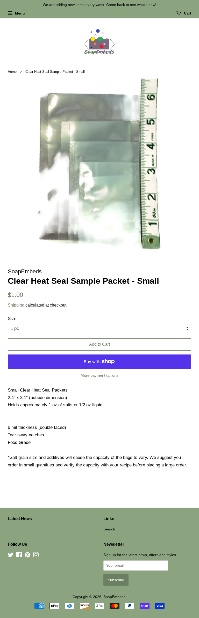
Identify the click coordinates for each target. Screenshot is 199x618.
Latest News (20, 518)
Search (109, 529)
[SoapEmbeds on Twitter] (10, 556)
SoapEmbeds (114, 597)
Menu (19, 13)
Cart (187, 13)
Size (12, 318)
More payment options (99, 375)
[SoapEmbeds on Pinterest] (27, 556)
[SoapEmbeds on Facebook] (19, 556)
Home (12, 72)
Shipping (16, 305)
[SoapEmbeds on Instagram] (36, 556)
